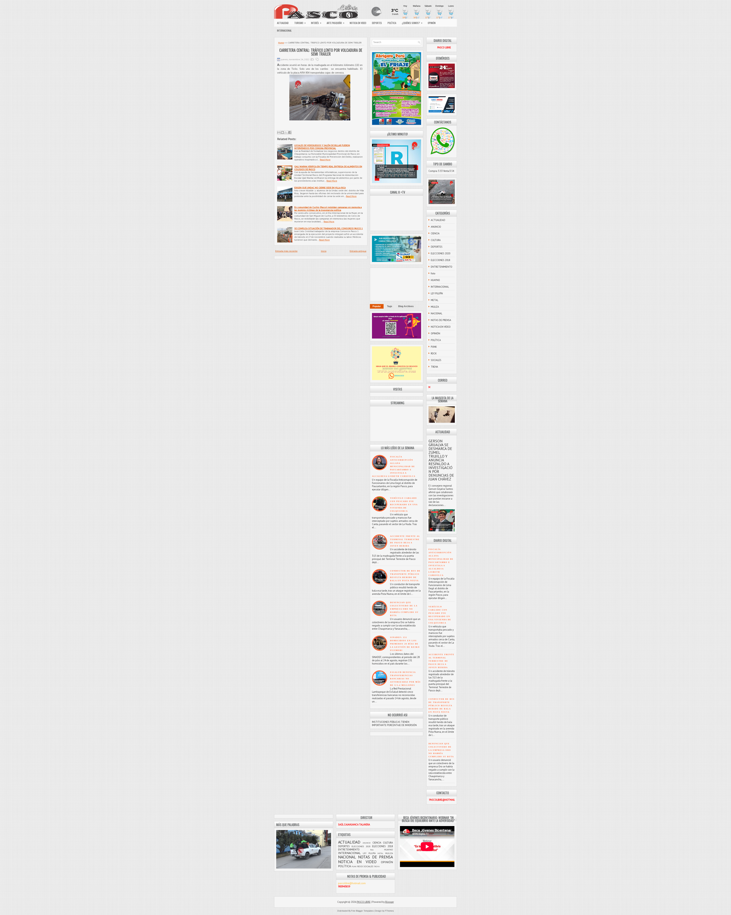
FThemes (389, 910)
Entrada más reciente (286, 251)
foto (433, 273)
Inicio (323, 251)
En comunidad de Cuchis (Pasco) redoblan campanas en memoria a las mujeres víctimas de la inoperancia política (328, 208)
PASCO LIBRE (363, 902)
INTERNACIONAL (284, 30)
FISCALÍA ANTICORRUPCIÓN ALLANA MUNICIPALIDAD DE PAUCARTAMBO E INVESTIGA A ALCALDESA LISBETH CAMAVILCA (393, 466)
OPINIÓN (432, 23)
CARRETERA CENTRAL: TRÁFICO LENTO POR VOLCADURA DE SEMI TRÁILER (320, 52)
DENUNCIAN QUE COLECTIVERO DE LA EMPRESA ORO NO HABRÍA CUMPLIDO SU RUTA (404, 608)
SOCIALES (436, 360)
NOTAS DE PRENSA (441, 320)
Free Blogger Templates (362, 910)
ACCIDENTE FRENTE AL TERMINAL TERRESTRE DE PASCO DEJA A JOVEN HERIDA (441, 660)
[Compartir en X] (286, 132)
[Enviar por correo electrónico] (279, 132)
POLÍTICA (392, 23)
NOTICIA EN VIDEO (358, 23)
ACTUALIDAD (283, 23)
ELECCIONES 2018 (440, 260)
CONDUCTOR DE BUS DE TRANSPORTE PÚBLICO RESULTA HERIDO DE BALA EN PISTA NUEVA (442, 705)
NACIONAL (436, 313)
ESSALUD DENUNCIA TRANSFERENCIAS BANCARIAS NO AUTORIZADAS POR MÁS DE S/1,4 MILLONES (405, 678)
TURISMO (300, 23)
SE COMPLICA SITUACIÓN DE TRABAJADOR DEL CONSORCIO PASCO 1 (328, 228)
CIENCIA (435, 233)
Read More (325, 159)
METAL (434, 300)
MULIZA (435, 306)
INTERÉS (316, 23)
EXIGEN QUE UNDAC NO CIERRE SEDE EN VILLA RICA (320, 187)
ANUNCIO (436, 226)
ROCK (434, 353)
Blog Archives (406, 306)
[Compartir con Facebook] (290, 132)
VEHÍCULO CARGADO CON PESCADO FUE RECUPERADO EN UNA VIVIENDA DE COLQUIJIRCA (403, 504)
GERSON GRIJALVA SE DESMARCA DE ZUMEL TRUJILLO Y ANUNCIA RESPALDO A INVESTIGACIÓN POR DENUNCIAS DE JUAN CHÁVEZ (441, 460)
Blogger (389, 902)
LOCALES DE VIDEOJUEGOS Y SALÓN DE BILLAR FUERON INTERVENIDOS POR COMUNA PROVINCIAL (322, 147)
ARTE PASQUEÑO (335, 23)
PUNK (434, 346)
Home (281, 42)
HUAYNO (435, 280)
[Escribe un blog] (282, 132)
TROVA (434, 366)
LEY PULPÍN (437, 293)
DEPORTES (377, 23)
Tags (389, 306)
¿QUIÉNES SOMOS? (412, 23)
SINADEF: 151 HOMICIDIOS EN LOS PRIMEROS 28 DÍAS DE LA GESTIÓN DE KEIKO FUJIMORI (405, 643)
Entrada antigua (358, 251)
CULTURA (436, 240)
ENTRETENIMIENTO (441, 266)
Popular (377, 306)
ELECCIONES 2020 (440, 253)
